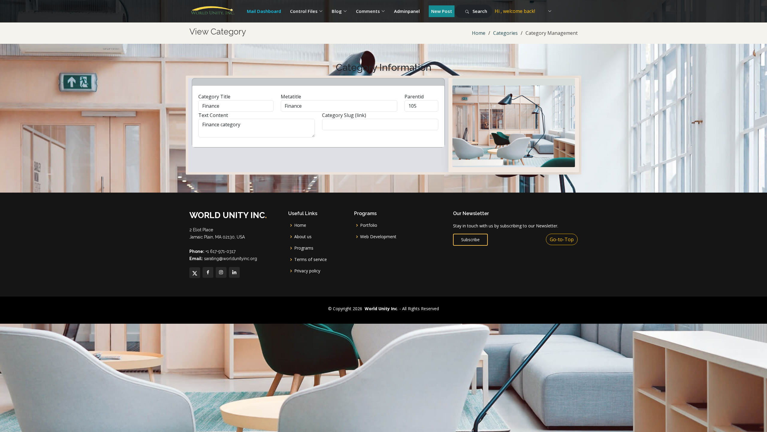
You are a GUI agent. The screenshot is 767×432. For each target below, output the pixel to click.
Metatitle (291, 96)
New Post (441, 11)
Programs (303, 248)
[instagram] (221, 272)
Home (478, 33)
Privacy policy (307, 271)
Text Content (213, 115)
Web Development (378, 237)
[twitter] (194, 272)
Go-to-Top (562, 239)
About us (303, 237)
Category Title (214, 96)
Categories (505, 33)
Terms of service (310, 259)
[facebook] (208, 272)
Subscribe (470, 239)
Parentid (414, 96)
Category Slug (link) (344, 115)
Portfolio (368, 225)
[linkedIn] (234, 272)
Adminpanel (407, 11)
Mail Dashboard (264, 11)
